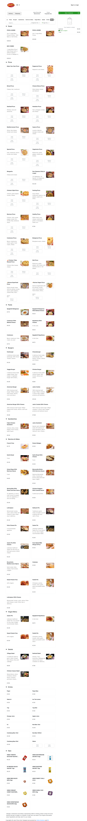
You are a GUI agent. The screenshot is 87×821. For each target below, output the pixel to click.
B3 (48, 820)
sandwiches (21, 19)
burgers (15, 19)
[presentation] (11, 13)
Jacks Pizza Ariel (37, 12)
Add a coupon (63, 30)
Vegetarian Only (35, 22)
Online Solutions (40, 820)
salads (43, 19)
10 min (48, 12)
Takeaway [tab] (17, 13)
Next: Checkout (69, 13)
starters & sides (29, 19)
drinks (47, 19)
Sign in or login (75, 5)
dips (52, 19)
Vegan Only (45, 22)
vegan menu (38, 19)
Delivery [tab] (11, 13)
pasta (10, 19)
